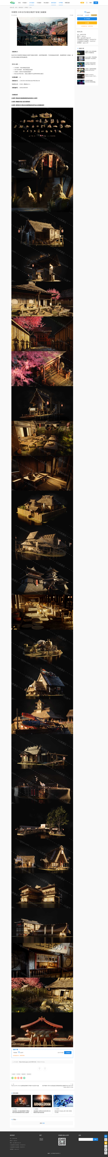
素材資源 (53, 2)
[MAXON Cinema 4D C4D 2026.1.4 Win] (63, 1101)
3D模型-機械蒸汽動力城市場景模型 (20, 101)
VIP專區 (61, 2)
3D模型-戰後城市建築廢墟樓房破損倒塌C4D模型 (24, 98)
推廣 (72, 15)
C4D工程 (15, 15)
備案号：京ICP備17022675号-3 (54, 1153)
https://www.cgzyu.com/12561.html (27, 1062)
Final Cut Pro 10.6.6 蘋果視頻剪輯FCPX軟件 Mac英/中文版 (25, 1085)
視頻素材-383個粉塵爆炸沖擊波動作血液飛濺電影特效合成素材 (20, 1111)
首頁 (19, 2)
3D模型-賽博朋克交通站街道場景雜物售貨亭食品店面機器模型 (27, 105)
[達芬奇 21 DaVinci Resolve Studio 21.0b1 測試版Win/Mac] (80, 76)
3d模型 (13, 1074)
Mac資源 (46, 2)
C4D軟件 (57, 1108)
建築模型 (23, 1074)
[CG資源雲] (12, 2)
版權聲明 (41, 1139)
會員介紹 (41, 1138)
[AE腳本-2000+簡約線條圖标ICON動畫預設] (80, 53)
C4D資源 (31, 2)
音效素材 (36, 1108)
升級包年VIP (93, 15)
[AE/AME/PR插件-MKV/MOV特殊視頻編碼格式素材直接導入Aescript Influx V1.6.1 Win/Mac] (80, 82)
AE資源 (24, 2)
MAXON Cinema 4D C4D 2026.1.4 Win (63, 1111)
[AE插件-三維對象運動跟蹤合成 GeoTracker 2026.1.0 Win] (80, 70)
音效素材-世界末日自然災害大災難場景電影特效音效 (42, 1111)
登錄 (43, 1123)
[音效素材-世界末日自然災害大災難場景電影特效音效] (42, 1101)
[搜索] (87, 2)
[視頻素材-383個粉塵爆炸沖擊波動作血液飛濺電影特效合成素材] (21, 1101)
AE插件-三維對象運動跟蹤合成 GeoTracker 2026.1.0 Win (90, 70)
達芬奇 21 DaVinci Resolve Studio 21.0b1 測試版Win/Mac (90, 76)
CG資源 (39, 2)
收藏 (87, 23)
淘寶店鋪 (67, 2)
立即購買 (68, 1052)
